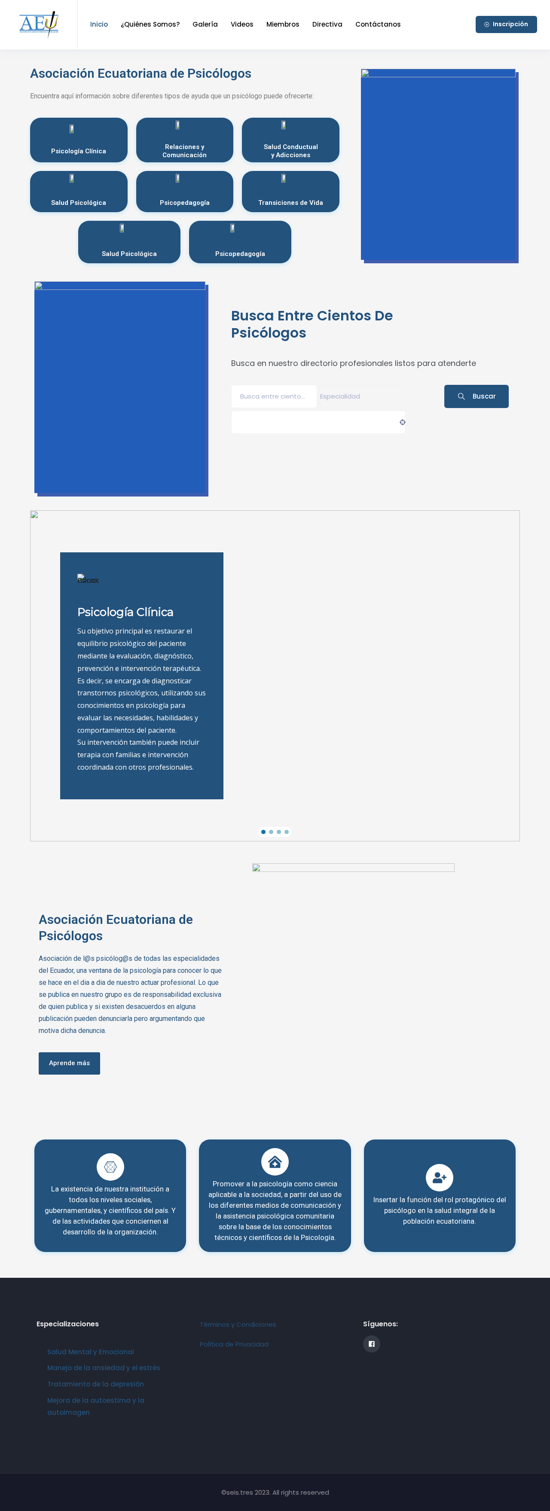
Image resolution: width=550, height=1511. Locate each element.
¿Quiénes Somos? (150, 24)
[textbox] (340, 396)
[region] (275, 675)
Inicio (99, 24)
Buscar (484, 396)
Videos (242, 24)
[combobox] (363, 396)
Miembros (282, 24)
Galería (205, 24)
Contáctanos (378, 24)
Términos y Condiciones (238, 1324)
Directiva (327, 24)
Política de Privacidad (234, 1344)
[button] (263, 832)
